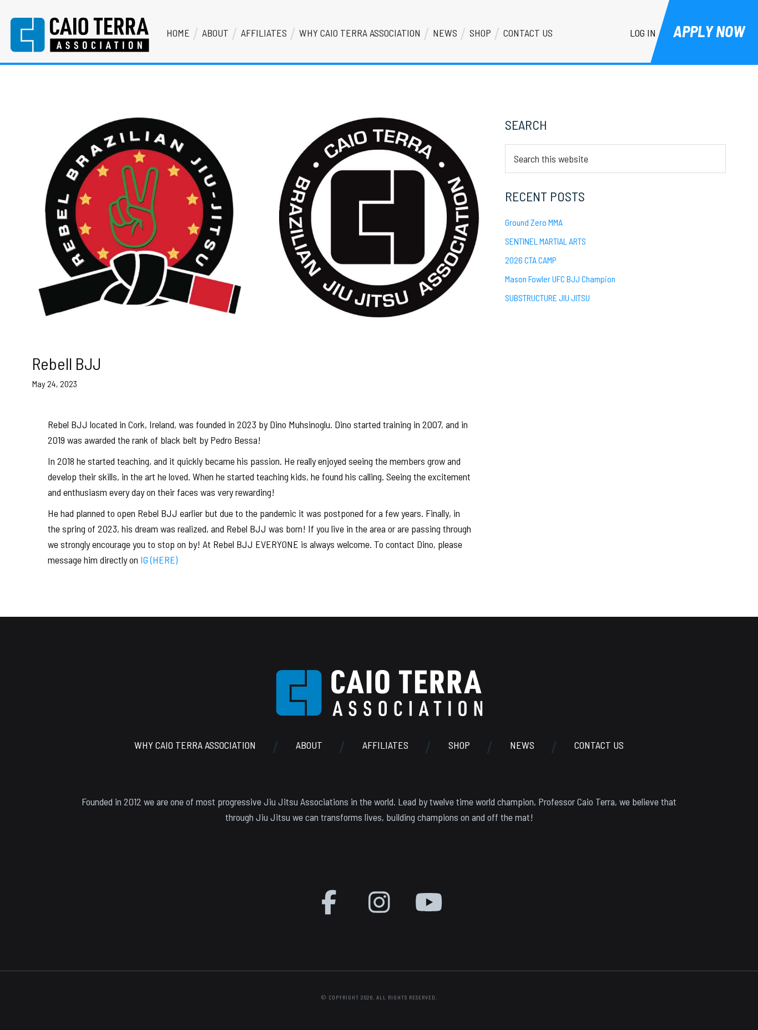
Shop (459, 745)
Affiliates (385, 745)
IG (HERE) (159, 560)
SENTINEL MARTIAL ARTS (545, 241)
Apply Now (709, 31)
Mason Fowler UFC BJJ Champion (560, 278)
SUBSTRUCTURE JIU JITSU (547, 297)
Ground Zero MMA (534, 222)
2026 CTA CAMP (531, 260)
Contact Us (599, 745)
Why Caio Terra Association (195, 745)
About (309, 745)
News (522, 745)
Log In (643, 33)
